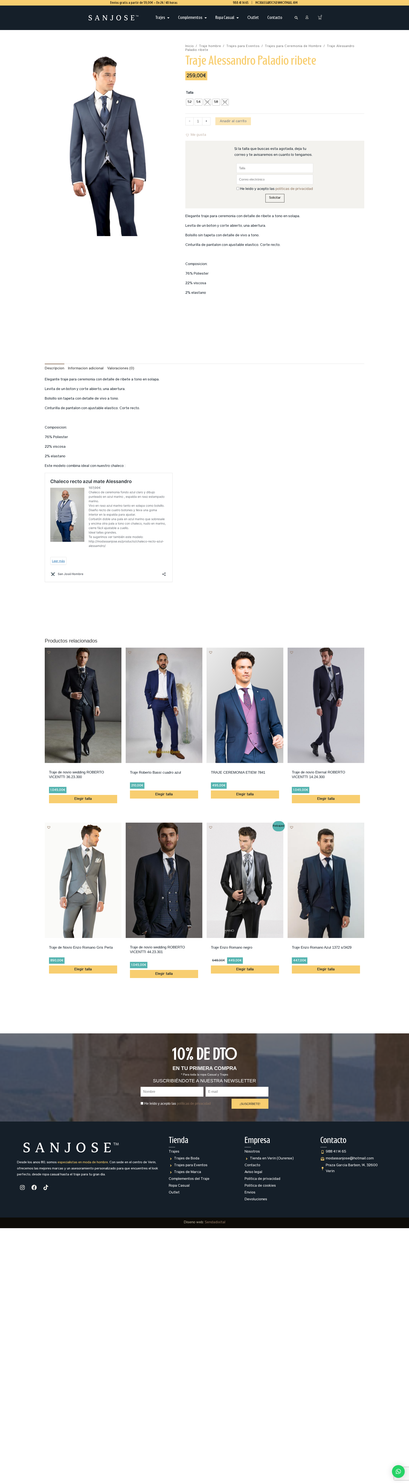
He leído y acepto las (276, 189)
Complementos (190, 18)
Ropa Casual (224, 18)
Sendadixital (215, 1222)
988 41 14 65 (240, 2)
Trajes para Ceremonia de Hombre (293, 46)
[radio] (189, 102)
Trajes (160, 18)
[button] (296, 18)
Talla (189, 92)
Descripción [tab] (54, 368)
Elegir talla (83, 799)
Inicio (189, 46)
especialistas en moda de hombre (83, 1162)
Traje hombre (210, 46)
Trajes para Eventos (243, 46)
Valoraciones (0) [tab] (120, 368)
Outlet (253, 18)
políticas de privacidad (294, 189)
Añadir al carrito (233, 121)
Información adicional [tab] (86, 368)
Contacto (274, 18)
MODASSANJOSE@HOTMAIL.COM (276, 2)
